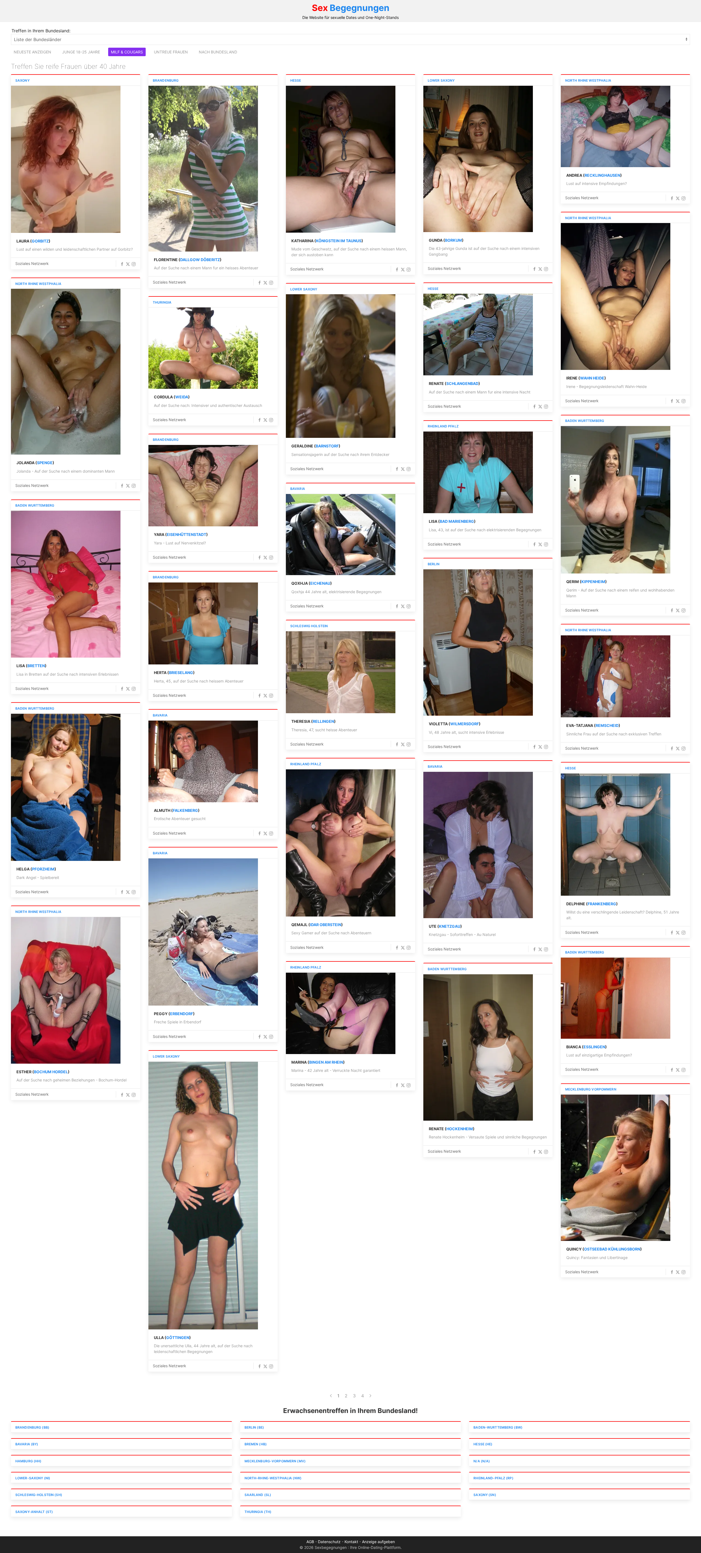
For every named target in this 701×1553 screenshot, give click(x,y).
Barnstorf (327, 446)
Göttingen (177, 1337)
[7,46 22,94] (340, 1013)
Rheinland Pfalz (443, 426)
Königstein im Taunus (338, 240)
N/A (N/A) (481, 1461)
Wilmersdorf (464, 723)
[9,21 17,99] (478, 642)
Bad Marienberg (457, 521)
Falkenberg (185, 810)
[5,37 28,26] (478, 159)
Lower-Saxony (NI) (32, 1478)
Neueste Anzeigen (32, 52)
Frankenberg (602, 903)
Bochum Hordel (51, 1071)
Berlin (433, 564)
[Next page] (370, 1396)
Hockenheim (459, 1128)
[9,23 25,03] (340, 672)
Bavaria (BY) (26, 1444)
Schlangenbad (462, 383)
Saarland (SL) (258, 1495)
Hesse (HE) (482, 1444)
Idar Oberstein (325, 924)
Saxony (22, 80)
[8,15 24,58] (615, 1168)
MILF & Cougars (127, 52)
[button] (122, 264)
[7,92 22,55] (478, 334)
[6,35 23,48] (340, 159)
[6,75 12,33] (615, 126)
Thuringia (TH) (258, 1512)
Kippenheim (593, 581)
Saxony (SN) (484, 1495)
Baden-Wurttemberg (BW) (497, 1427)
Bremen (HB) (256, 1444)
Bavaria (297, 489)
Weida (181, 397)
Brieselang (181, 672)
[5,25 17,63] (203, 485)
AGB (310, 1541)
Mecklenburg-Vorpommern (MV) (275, 1461)
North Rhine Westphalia (588, 80)
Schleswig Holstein (309, 626)
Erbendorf (181, 1013)
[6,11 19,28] (203, 1195)
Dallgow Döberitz (200, 259)
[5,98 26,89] (340, 843)
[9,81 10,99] (615, 676)
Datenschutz (329, 1541)
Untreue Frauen (171, 52)
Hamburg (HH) (28, 1461)
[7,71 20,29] (65, 787)
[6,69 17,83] (203, 932)
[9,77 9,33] (340, 534)
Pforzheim (43, 869)
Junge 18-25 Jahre (81, 52)
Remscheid (607, 725)
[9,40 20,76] (65, 584)
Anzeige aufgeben (378, 1541)
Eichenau (320, 583)
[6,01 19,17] (203, 348)
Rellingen (323, 721)
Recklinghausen (602, 175)
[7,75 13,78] (615, 296)
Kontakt (351, 1541)
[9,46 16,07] (65, 372)
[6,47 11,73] (615, 834)
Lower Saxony (441, 80)
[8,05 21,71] (478, 1047)
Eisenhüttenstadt (186, 534)
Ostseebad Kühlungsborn (612, 1249)
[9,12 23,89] (203, 761)
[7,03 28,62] (203, 623)
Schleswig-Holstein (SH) (38, 1495)
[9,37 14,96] (478, 472)
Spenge (45, 462)
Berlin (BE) (254, 1427)
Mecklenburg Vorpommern (590, 1089)
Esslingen (594, 1046)
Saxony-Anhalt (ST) (34, 1512)
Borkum (453, 240)
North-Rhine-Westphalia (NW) (273, 1478)
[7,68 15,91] (615, 499)
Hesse (295, 80)
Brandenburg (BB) (32, 1427)
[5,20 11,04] (65, 990)
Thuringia (162, 302)
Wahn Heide (592, 378)
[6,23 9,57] (340, 366)
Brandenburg (166, 80)
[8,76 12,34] (65, 159)
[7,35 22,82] (478, 845)
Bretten (36, 665)
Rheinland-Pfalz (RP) (493, 1478)
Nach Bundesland (218, 52)
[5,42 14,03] (615, 998)
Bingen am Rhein (326, 1062)
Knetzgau (449, 926)
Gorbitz (40, 241)
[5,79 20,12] (203, 169)
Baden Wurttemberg (584, 421)
